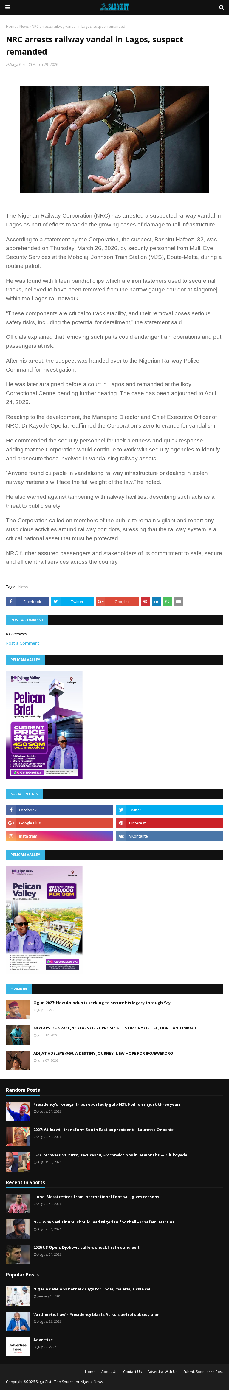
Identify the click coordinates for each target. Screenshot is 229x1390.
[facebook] (59, 810)
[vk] (169, 836)
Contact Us (132, 1371)
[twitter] (169, 810)
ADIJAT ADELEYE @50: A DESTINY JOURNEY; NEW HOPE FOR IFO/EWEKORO (103, 1053)
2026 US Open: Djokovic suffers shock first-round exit (86, 1247)
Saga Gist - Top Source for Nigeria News (69, 1381)
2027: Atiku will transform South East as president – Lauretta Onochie (103, 1129)
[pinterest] (169, 823)
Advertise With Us (162, 1371)
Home (11, 26)
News (24, 26)
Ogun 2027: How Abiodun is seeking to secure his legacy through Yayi (102, 1002)
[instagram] (59, 836)
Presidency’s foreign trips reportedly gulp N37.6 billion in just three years (107, 1104)
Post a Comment (22, 643)
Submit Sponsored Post (203, 1371)
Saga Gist (18, 64)
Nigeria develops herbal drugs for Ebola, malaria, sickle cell (92, 1289)
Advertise (43, 1339)
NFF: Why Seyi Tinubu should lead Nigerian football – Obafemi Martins (103, 1222)
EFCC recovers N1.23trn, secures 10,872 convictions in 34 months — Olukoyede (110, 1155)
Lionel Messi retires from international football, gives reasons (96, 1196)
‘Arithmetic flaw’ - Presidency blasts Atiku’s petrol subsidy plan (96, 1314)
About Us (109, 1371)
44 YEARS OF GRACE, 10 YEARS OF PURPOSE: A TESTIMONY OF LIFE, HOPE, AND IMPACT (115, 1028)
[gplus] (59, 823)
